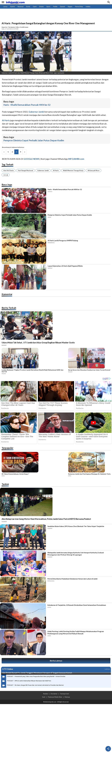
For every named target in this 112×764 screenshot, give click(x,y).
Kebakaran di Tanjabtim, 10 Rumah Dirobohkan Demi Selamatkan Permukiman (76, 605)
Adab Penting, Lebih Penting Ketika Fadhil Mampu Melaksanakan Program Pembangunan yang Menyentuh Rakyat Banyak (75, 632)
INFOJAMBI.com (76, 159)
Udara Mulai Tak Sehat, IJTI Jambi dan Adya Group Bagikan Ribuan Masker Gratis (38, 342)
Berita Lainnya (56, 661)
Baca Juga (7, 184)
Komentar (7, 294)
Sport (48, 6)
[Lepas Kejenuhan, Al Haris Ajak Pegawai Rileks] (24, 277)
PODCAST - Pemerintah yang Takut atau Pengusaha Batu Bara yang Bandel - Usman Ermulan (36, 676)
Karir (43, 697)
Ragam (70, 6)
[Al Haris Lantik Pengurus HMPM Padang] (24, 251)
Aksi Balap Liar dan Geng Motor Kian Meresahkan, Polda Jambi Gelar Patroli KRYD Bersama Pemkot (46, 519)
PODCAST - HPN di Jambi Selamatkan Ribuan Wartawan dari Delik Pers (29, 681)
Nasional (20, 6)
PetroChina (79, 6)
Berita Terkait (9, 307)
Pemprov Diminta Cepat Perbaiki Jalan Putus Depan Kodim (33, 140)
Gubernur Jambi (43, 170)
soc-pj (5, 175)
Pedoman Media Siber (55, 697)
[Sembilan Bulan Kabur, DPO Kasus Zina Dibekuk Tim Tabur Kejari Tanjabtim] (23, 537)
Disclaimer (54, 694)
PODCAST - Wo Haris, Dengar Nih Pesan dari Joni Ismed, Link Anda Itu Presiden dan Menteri (35, 685)
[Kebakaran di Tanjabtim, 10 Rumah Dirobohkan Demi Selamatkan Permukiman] (23, 616)
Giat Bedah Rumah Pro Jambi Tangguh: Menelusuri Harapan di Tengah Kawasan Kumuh (37, 673)
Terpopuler (7, 447)
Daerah (62, 6)
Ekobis (41, 6)
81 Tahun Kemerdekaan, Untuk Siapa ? (15, 474)
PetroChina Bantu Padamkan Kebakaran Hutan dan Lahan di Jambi (72, 579)
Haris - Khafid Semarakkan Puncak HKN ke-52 (26, 104)
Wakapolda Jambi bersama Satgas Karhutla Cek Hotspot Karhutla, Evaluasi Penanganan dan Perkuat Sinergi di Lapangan (75, 554)
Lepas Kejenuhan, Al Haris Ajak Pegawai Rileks (65, 266)
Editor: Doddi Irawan (22, 27)
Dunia (28, 6)
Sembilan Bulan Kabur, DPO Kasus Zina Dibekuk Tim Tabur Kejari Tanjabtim (75, 526)
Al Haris (56, 170)
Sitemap (67, 697)
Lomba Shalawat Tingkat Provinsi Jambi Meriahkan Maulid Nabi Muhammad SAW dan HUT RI (32, 371)
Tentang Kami (64, 694)
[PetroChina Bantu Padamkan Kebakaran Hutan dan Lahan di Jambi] (23, 590)
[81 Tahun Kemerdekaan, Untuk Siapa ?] (34, 462)
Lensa (5, 6)
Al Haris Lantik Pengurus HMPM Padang (63, 240)
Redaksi (45, 694)
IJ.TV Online (7, 669)
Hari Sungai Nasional (25, 170)
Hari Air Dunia (8, 170)
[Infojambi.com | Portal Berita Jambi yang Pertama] (15, 2)
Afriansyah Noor (94, 170)
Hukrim (12, 6)
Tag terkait (7, 164)
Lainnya (107, 669)
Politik (55, 6)
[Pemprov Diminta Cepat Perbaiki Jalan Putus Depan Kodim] (24, 226)
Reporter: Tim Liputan (8, 27)
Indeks (88, 6)
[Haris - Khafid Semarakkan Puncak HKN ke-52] (24, 200)
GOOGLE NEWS (31, 159)
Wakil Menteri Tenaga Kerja (73, 170)
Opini (35, 6)
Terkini (5, 484)
